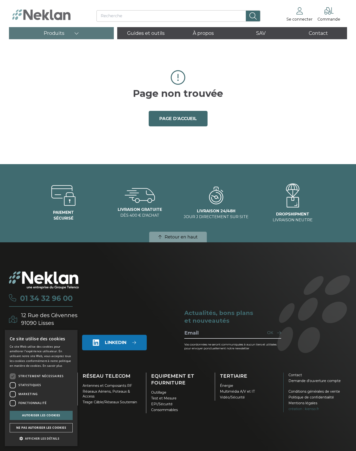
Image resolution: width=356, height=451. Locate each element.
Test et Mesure (164, 398)
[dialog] (41, 388)
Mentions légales (302, 403)
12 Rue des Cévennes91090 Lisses (49, 319)
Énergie (226, 385)
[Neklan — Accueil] (41, 14)
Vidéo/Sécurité (232, 397)
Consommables (164, 410)
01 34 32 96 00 (46, 298)
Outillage (158, 392)
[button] (41, 438)
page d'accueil (178, 118)
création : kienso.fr (303, 409)
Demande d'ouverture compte (314, 381)
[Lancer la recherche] (253, 16)
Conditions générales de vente (314, 391)
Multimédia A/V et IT (237, 391)
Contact (295, 375)
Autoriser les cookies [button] (41, 415)
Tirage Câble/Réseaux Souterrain (110, 402)
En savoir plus (52, 366)
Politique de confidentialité (311, 397)
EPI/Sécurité (162, 404)
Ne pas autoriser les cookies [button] (41, 428)
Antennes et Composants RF (107, 385)
